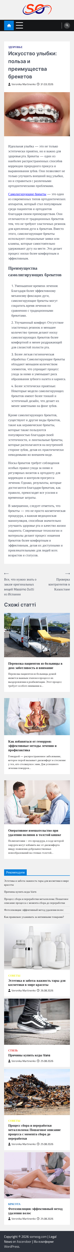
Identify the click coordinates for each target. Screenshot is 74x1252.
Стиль (13, 1050)
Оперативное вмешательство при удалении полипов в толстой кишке (34, 832)
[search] (67, 25)
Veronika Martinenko (24, 84)
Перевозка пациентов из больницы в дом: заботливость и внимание (35, 665)
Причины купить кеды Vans (20, 892)
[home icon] (9, 25)
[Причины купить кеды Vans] (37, 1022)
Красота (14, 1204)
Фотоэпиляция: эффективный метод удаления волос (34, 910)
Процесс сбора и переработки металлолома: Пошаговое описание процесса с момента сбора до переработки (36, 901)
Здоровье (15, 47)
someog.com (38, 1236)
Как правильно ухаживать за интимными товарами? (34, 917)
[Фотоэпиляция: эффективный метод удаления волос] (37, 1175)
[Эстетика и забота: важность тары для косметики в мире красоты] (37, 947)
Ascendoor (24, 1241)
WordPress (11, 1246)
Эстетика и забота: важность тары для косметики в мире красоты (36, 883)
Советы (14, 975)
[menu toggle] (19, 25)
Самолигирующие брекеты (27, 194)
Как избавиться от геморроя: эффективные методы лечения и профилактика (32, 745)
